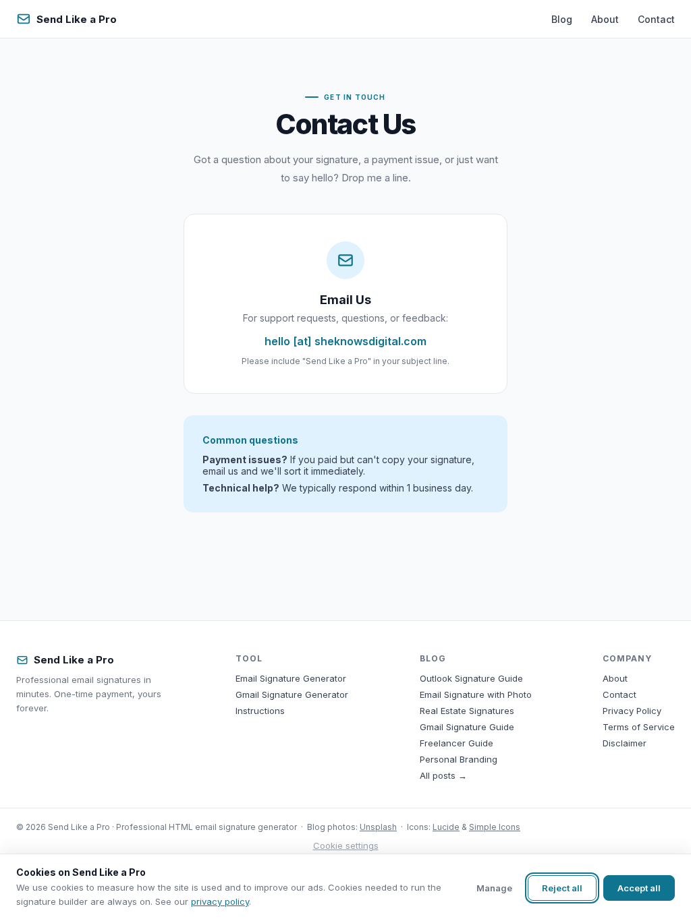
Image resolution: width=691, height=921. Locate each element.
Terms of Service (639, 726)
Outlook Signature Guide (471, 678)
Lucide (446, 827)
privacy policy (220, 901)
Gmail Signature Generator (292, 694)
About (605, 19)
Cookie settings (346, 845)
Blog (561, 19)
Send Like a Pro (76, 19)
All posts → (443, 775)
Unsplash (378, 827)
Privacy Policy (632, 710)
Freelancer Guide (456, 743)
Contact (656, 19)
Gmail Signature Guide (467, 726)
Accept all (639, 888)
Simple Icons (494, 827)
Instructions (260, 710)
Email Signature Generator (291, 678)
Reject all (562, 888)
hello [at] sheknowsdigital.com (345, 341)
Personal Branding (458, 759)
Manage (494, 888)
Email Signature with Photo (476, 694)
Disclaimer (624, 743)
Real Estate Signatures (467, 710)
